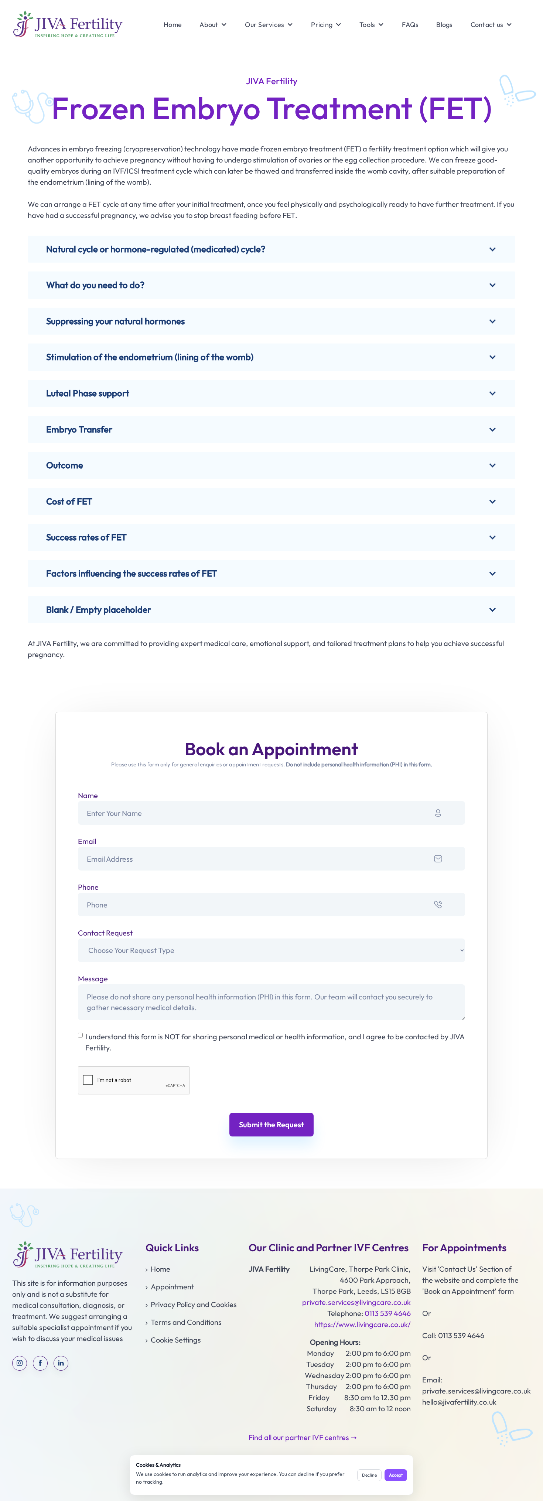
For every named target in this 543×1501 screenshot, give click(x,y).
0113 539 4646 (388, 1313)
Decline (369, 1475)
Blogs (444, 24)
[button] (208, 25)
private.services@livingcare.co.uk (356, 1302)
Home (173, 24)
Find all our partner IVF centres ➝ (303, 1437)
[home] (67, 24)
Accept (396, 1475)
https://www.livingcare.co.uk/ (362, 1324)
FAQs (410, 24)
